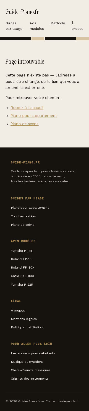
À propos (77, 26)
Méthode (57, 23)
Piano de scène (24, 124)
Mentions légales (24, 319)
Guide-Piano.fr (22, 12)
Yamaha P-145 (21, 250)
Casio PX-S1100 (22, 276)
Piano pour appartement (33, 115)
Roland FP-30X (22, 267)
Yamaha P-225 (22, 284)
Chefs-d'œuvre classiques (30, 370)
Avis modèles (37, 26)
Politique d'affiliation (27, 327)
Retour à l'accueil (26, 107)
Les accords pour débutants (33, 353)
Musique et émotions (27, 361)
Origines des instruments (30, 378)
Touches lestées (23, 216)
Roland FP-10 (21, 259)
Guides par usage (13, 26)
